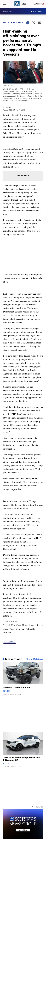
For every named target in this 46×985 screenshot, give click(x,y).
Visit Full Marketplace (34, 659)
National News (13, 22)
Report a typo (9, 642)
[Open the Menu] (4, 4)
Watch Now (38, 4)
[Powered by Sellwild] (39, 807)
